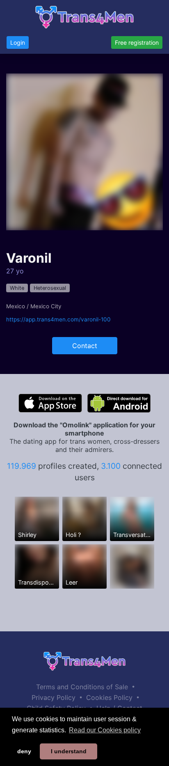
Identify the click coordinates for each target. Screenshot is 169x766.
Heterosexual (50, 288)
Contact (84, 346)
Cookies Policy (109, 697)
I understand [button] (69, 751)
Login (17, 42)
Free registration (137, 42)
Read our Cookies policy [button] (105, 730)
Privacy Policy (53, 697)
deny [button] (24, 751)
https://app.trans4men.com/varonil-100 (58, 319)
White (17, 288)
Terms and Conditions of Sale (82, 687)
